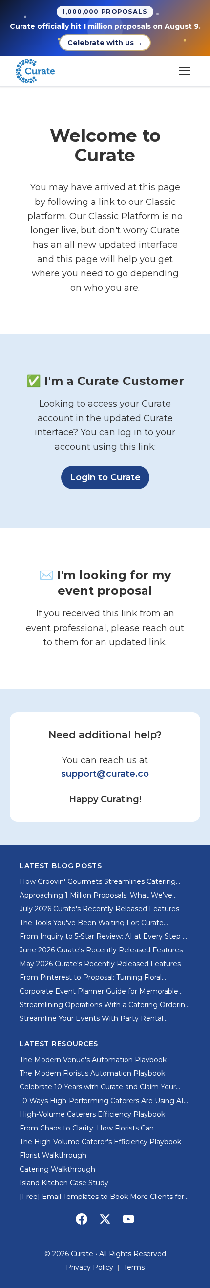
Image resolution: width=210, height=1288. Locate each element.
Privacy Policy (89, 1267)
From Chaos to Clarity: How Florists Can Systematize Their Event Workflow (87, 1128)
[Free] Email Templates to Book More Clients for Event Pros (102, 1196)
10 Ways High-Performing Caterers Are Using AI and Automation (102, 1101)
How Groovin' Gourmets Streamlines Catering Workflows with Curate (98, 881)
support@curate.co (105, 773)
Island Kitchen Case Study (64, 1182)
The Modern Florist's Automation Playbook (92, 1073)
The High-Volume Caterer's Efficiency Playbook (100, 1141)
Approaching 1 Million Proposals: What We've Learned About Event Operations (96, 895)
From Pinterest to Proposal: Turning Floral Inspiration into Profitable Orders (91, 977)
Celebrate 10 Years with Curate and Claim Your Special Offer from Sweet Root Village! (98, 1087)
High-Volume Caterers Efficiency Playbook (92, 1114)
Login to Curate (109, 477)
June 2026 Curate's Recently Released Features (101, 950)
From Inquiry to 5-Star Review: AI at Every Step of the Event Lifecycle (104, 936)
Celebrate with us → (105, 42)
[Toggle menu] (184, 71)
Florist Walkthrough (53, 1155)
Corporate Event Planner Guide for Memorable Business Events (99, 991)
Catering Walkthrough (57, 1169)
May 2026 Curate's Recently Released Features (100, 963)
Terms (134, 1267)
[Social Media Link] (81, 1219)
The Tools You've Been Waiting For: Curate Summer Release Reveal (92, 922)
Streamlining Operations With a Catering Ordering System (105, 1005)
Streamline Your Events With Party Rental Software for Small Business (91, 1018)
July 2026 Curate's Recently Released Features (99, 908)
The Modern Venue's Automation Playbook (93, 1059)
